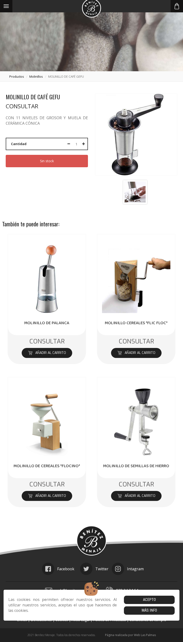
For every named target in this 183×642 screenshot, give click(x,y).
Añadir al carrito (50, 353)
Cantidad (18, 144)
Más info (149, 610)
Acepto (149, 599)
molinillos (36, 76)
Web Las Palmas (145, 635)
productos (16, 76)
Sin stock (47, 161)
